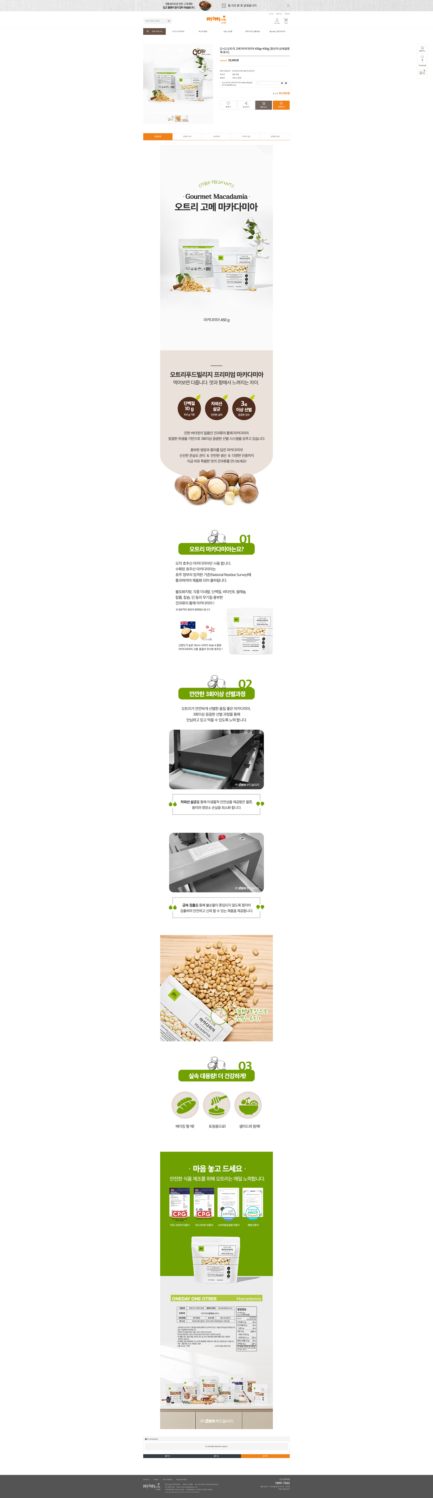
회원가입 (279, 14)
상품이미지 (187, 137)
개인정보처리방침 (181, 1480)
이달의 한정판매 (178, 32)
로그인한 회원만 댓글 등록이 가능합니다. (216, 1446)
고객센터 (155, 1480)
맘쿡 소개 (146, 1480)
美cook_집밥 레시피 (277, 32)
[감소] (286, 83)
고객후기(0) (245, 137)
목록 (266, 1456)
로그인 (271, 14)
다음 (217, 1456)
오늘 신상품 (227, 32)
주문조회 (287, 14)
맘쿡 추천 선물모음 (252, 32)
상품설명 (157, 137)
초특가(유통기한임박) (152, 21)
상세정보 (216, 137)
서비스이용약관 (167, 1480)
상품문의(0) (275, 137)
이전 (168, 1456)
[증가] (282, 83)
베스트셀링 (203, 32)
